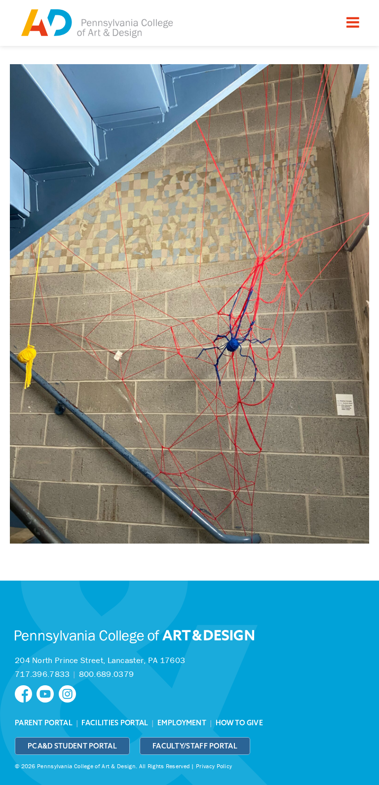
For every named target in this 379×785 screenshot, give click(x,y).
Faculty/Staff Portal (194, 746)
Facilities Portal (114, 722)
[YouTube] (47, 693)
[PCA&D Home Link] (96, 24)
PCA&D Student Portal (72, 746)
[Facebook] (26, 693)
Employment (181, 722)
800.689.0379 (106, 673)
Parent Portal (44, 722)
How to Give (239, 722)
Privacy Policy (214, 766)
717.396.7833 (42, 673)
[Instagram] (68, 693)
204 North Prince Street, (100, 660)
